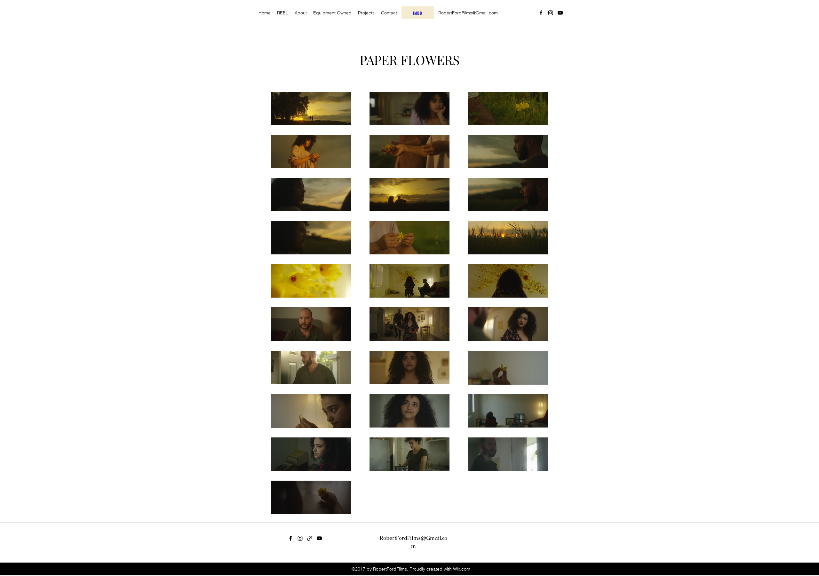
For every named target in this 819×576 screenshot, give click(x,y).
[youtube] (560, 13)
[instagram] (550, 13)
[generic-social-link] (309, 538)
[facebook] (541, 13)
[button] (366, 13)
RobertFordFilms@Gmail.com (468, 13)
